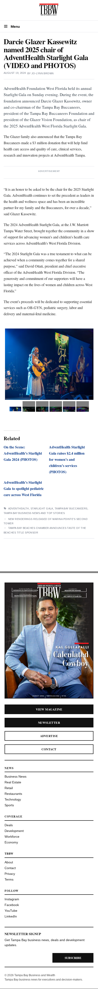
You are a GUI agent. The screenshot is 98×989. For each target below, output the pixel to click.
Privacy (10, 874)
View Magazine (49, 709)
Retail (9, 788)
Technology (13, 799)
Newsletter (49, 722)
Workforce (12, 836)
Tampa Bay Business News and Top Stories (34, 513)
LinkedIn (11, 916)
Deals (9, 825)
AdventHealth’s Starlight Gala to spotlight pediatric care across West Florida (24, 488)
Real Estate (13, 782)
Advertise (49, 736)
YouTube (11, 910)
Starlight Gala (42, 508)
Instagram (12, 899)
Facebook (12, 905)
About (9, 862)
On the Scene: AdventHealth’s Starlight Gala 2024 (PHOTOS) (23, 453)
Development (14, 831)
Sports (9, 805)
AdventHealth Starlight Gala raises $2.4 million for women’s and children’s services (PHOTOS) (67, 459)
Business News (15, 776)
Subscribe (73, 958)
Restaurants (13, 794)
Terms (9, 879)
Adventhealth (18, 508)
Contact (48, 749)
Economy (11, 842)
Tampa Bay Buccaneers (71, 508)
